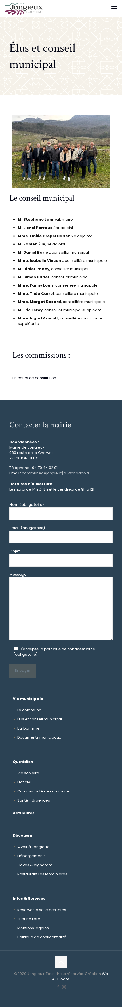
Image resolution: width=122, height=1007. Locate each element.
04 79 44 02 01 (45, 467)
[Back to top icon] (61, 962)
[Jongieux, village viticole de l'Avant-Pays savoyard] (23, 8)
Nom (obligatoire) (26, 504)
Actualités (24, 813)
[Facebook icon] (58, 987)
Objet (14, 551)
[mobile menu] (114, 8)
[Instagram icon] (64, 987)
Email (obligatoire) (27, 528)
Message (17, 574)
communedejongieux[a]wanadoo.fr (55, 473)
